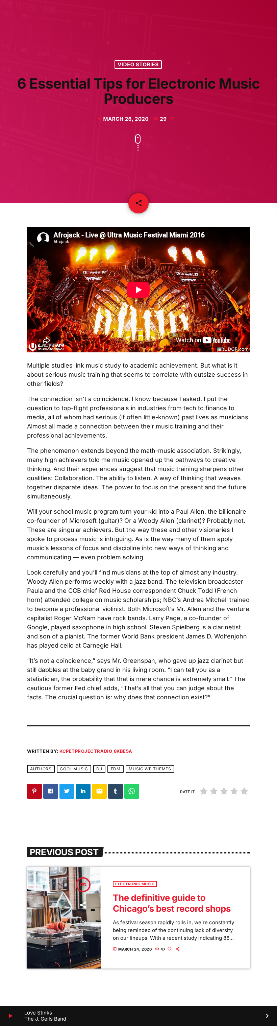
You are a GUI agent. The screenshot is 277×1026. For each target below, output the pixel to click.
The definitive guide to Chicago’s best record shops (172, 903)
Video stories (138, 65)
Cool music (74, 768)
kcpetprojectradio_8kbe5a (95, 751)
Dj (99, 768)
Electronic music (134, 884)
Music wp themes (150, 768)
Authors (40, 768)
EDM (116, 768)
